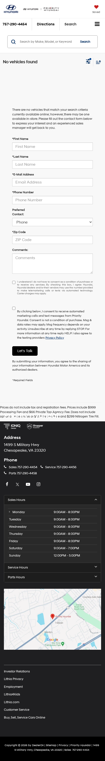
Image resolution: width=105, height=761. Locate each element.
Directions (45, 24)
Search (85, 42)
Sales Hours (16, 500)
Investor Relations (17, 671)
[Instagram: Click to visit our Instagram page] (39, 485)
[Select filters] (88, 62)
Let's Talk (24, 351)
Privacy (63, 745)
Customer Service (16, 710)
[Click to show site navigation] (97, 24)
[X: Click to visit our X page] (18, 485)
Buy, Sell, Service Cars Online (24, 717)
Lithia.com (11, 702)
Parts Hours (16, 577)
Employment (13, 687)
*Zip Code (19, 232)
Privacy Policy (54, 338)
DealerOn (38, 745)
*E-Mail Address (23, 174)
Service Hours (18, 567)
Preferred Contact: (18, 212)
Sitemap (51, 745)
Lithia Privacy (13, 679)
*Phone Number (23, 192)
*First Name (20, 139)
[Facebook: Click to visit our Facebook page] (7, 485)
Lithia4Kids (12, 694)
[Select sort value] (97, 62)
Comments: (20, 250)
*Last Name (20, 157)
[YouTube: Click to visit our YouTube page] (28, 485)
